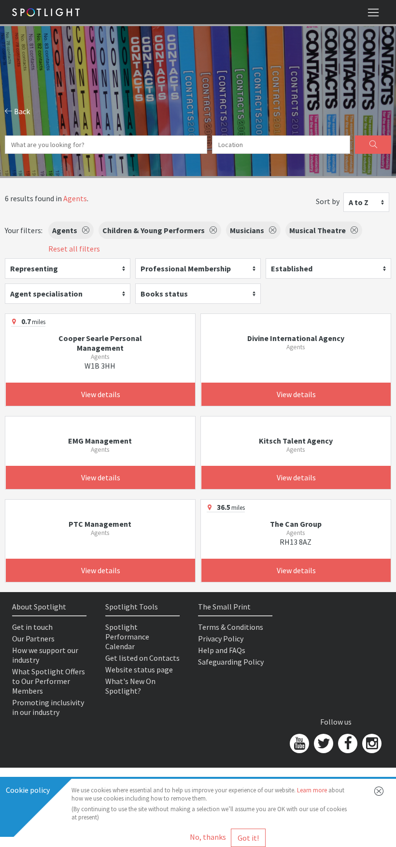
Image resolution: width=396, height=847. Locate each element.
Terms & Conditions (230, 627)
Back (21, 111)
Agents (75, 198)
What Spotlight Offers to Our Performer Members (48, 681)
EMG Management (100, 441)
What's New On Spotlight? (130, 686)
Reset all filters (74, 248)
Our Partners (33, 638)
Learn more (312, 790)
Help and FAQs (221, 650)
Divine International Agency (295, 338)
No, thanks (208, 837)
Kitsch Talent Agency (296, 441)
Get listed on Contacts (142, 658)
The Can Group (296, 524)
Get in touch (32, 627)
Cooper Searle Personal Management (100, 343)
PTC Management (100, 524)
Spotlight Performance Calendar (127, 636)
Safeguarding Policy (231, 662)
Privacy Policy (220, 638)
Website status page (139, 669)
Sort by (327, 201)
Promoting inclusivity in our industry (48, 707)
